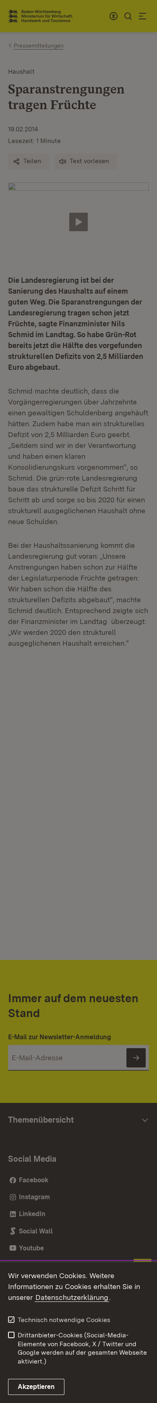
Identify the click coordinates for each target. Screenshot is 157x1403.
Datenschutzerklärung (71, 1297)
